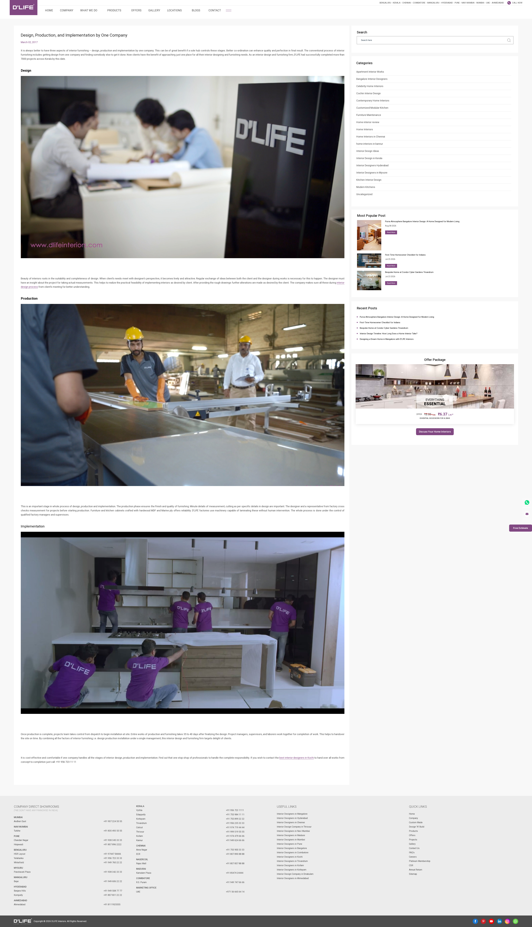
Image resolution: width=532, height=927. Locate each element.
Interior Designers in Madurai (291, 835)
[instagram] (507, 921)
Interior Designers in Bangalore (292, 848)
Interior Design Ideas (367, 151)
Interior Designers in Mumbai (291, 839)
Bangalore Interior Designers (372, 78)
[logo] (23, 7)
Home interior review (367, 122)
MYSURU (18, 868)
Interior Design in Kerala (369, 158)
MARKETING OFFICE (146, 887)
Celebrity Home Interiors (369, 86)
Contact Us (414, 848)
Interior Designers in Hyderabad (292, 818)
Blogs (196, 10)
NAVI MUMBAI (21, 826)
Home (49, 10)
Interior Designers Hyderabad (372, 165)
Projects (413, 839)
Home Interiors (364, 129)
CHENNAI (140, 845)
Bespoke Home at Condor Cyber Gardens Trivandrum (384, 328)
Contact (215, 10)
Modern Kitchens (365, 187)
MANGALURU (20, 877)
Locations (174, 10)
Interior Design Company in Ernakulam (295, 874)
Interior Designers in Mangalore (292, 814)
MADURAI (141, 869)
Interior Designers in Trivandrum (292, 861)
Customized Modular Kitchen (372, 107)
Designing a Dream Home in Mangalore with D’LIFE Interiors (387, 339)
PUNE (17, 836)
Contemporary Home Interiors (372, 100)
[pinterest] (483, 921)
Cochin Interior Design (368, 93)
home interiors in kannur (369, 143)
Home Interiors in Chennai (370, 136)
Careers (413, 856)
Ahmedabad (20, 900)
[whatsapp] (515, 921)
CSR (411, 865)
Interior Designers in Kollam (290, 865)
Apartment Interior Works (370, 71)
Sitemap (413, 874)
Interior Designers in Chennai (291, 822)
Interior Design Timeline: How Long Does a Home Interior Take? (388, 333)
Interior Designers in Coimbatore (292, 852)
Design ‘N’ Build (416, 826)
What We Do (88, 10)
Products (114, 10)
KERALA (140, 806)
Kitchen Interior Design (368, 179)
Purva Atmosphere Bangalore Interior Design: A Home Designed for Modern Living (397, 317)
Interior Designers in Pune (289, 844)
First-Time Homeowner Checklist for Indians (380, 322)
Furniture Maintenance (368, 115)
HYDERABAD (20, 886)
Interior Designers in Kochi (290, 856)
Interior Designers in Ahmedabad (293, 878)
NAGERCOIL (142, 859)
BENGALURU (20, 850)
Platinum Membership (419, 861)
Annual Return (415, 869)
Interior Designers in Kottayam (291, 869)
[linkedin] (499, 921)
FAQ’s (412, 852)
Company (66, 10)
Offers (136, 10)
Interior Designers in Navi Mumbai (293, 831)
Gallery (154, 10)
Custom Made (416, 822)
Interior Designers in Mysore (371, 172)
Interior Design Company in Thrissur (294, 826)
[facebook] (475, 921)
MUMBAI (18, 817)
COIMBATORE (143, 878)
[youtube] (491, 921)
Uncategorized (364, 194)
